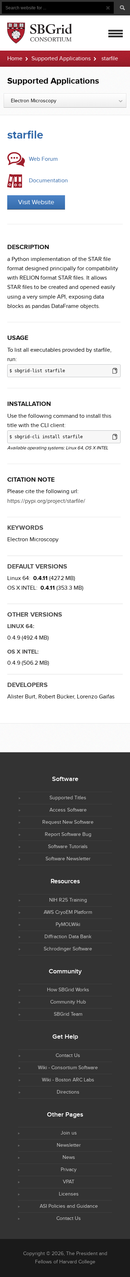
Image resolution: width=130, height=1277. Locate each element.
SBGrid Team (68, 1014)
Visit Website (36, 202)
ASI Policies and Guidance (69, 1206)
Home (14, 58)
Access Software (68, 810)
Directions (68, 1092)
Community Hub (68, 1002)
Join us (69, 1133)
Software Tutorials (68, 847)
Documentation (48, 180)
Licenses (69, 1194)
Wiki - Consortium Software (68, 1068)
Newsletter (69, 1145)
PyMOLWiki (68, 924)
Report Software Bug (68, 834)
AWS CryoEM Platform (68, 912)
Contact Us (68, 1055)
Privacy (69, 1170)
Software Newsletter (68, 859)
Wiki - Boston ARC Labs (68, 1080)
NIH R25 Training (68, 900)
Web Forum (43, 159)
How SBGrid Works (68, 990)
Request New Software (68, 822)
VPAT (68, 1182)
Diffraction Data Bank (67, 937)
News (68, 1157)
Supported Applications (61, 58)
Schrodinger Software (68, 949)
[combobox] (65, 100)
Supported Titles (67, 798)
